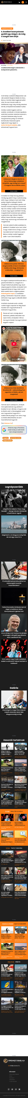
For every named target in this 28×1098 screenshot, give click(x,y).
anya (2, 882)
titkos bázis (19, 805)
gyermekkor (21, 880)
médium (11, 897)
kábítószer (22, 1012)
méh (9, 880)
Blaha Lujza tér (22, 1011)
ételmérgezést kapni (8, 293)
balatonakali (4, 774)
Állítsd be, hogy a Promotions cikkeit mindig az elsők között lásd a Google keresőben (16, 430)
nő (11, 880)
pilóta (25, 756)
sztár (4, 827)
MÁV (5, 805)
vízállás (16, 979)
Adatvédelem (12, 1079)
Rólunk (10, 1076)
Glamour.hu (8, 423)
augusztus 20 (18, 995)
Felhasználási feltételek (14, 1074)
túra (2, 864)
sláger (20, 827)
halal (8, 897)
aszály (21, 772)
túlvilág (2, 897)
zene (23, 827)
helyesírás (19, 843)
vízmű (9, 789)
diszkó (23, 805)
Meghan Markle (7, 440)
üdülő (7, 805)
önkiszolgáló (4, 977)
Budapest (5, 843)
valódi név (8, 827)
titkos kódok (20, 756)
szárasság (17, 774)
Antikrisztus (17, 865)
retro (18, 827)
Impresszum (11, 1078)
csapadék (20, 979)
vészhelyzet (17, 757)
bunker (16, 807)
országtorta (17, 789)
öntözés (5, 1012)
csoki (2, 995)
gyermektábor (7, 772)
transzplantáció (4, 880)
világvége (17, 864)
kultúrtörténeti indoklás (9, 125)
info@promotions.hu (15, 1066)
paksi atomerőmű (21, 977)
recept (21, 790)
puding (5, 995)
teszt (23, 843)
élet (5, 897)
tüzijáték (21, 994)
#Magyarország (4, 1011)
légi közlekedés (23, 757)
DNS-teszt (17, 880)
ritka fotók (17, 898)
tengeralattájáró (8, 756)
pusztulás (3, 790)
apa (6, 864)
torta (24, 790)
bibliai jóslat (21, 864)
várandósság (7, 882)
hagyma (5, 438)
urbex (2, 772)
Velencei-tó (17, 772)
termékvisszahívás (7, 994)
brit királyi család (15, 438)
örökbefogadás (18, 882)
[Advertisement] (14, 550)
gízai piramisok (22, 897)
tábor (11, 772)
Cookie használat (13, 1081)
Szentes (5, 789)
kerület (9, 843)
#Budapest (17, 994)
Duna (16, 977)
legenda (3, 757)
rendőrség (17, 1011)
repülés (16, 756)
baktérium (9, 995)
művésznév (3, 828)
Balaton (2, 756)
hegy (4, 864)
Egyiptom (17, 897)
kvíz (2, 827)
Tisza (11, 1012)
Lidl (2, 994)
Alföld (2, 1012)
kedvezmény (7, 979)
